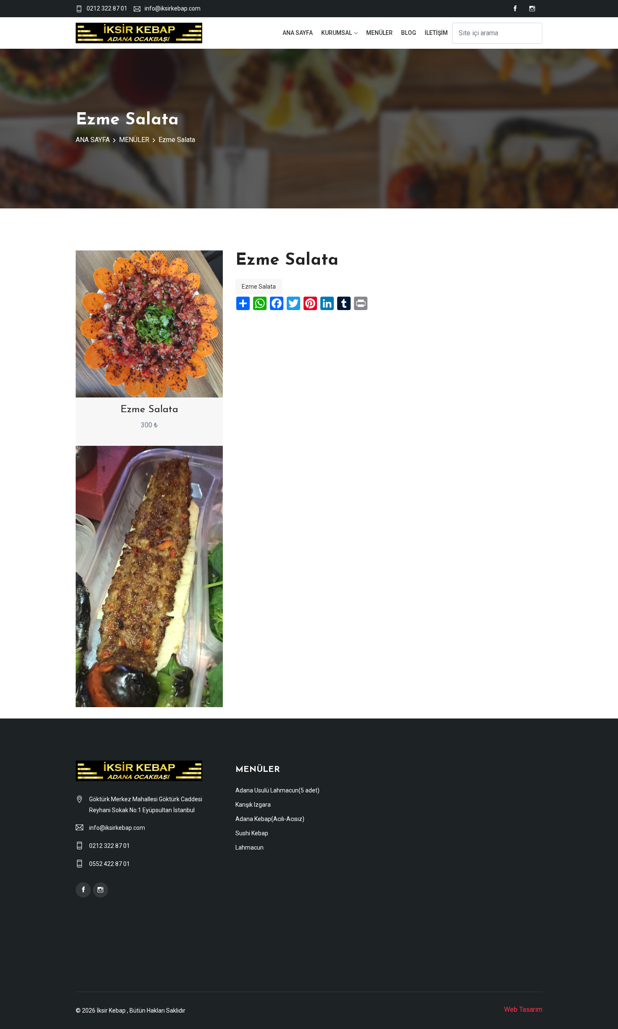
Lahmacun (249, 847)
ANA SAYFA (298, 32)
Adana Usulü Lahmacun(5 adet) (277, 790)
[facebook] (515, 8)
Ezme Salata (176, 140)
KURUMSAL (336, 32)
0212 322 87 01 (107, 8)
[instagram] (532, 8)
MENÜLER (379, 32)
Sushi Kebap (251, 833)
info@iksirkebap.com (173, 8)
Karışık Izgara (253, 804)
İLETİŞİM (436, 32)
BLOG (408, 32)
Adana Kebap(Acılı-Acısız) (269, 819)
